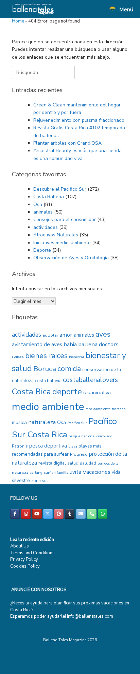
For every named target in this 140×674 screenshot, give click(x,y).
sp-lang (36, 472)
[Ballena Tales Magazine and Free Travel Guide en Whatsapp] (102, 514)
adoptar (50, 335)
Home (18, 21)
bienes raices (46, 356)
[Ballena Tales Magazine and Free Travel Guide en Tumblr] (69, 514)
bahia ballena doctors (91, 344)
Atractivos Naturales (55, 235)
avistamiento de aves (37, 344)
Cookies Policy (25, 566)
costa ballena (48, 380)
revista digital (52, 463)
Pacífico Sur (77, 422)
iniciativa (101, 393)
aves (102, 334)
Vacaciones (96, 472)
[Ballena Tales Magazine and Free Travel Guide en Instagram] (26, 514)
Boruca (44, 368)
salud (72, 463)
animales (43, 212)
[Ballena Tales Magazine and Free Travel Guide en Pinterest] (59, 514)
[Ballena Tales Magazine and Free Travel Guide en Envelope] (81, 514)
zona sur (39, 480)
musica (19, 422)
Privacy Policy (24, 559)
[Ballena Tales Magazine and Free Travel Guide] (33, 9)
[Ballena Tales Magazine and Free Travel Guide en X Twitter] (48, 514)
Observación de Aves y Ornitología (71, 257)
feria (87, 393)
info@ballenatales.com (90, 616)
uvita (75, 472)
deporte (67, 391)
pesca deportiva (48, 445)
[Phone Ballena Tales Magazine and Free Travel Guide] (92, 514)
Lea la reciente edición (32, 540)
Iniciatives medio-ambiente (62, 242)
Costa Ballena (48, 196)
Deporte (42, 250)
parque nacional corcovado (90, 436)
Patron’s (20, 446)
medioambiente (98, 408)
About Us (19, 546)
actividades (45, 227)
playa (72, 446)
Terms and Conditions (32, 553)
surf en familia (56, 472)
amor (65, 335)
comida (69, 369)
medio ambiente (48, 406)
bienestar (76, 357)
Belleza (18, 357)
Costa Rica (31, 391)
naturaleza (42, 422)
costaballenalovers (90, 380)
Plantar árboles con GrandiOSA (67, 143)
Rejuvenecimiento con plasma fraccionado (78, 120)
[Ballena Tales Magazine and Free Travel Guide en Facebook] (15, 514)
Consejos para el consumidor (64, 219)
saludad (88, 463)
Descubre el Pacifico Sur (59, 189)
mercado (118, 408)
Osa (37, 204)
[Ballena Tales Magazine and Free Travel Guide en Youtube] (37, 514)
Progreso (79, 454)
